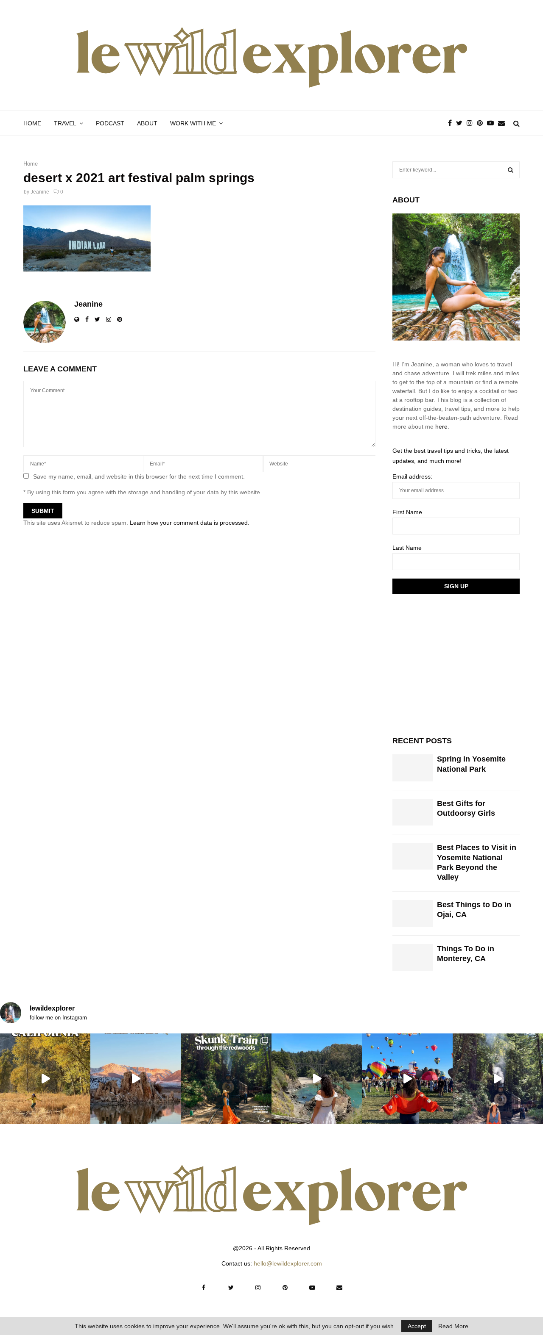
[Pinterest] (482, 123)
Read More (453, 1326)
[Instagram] (472, 123)
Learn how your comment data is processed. (189, 522)
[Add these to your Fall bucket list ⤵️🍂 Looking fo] (45, 1078)
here (441, 426)
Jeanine (40, 192)
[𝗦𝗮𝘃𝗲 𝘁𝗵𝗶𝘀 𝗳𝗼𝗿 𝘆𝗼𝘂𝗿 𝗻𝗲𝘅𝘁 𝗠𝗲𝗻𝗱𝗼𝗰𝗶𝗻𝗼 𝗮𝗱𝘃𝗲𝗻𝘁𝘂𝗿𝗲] (317, 1078)
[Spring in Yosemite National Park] (412, 767)
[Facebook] (452, 123)
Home (32, 123)
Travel (65, 123)
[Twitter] (461, 123)
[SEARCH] (510, 169)
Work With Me (193, 123)
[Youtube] (492, 123)
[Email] (503, 123)
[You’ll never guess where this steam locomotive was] (498, 1078)
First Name (407, 512)
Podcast (110, 123)
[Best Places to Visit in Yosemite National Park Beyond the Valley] (412, 856)
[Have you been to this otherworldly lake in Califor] (135, 1078)
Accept (417, 1326)
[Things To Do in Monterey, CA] (412, 957)
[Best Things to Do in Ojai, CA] (412, 913)
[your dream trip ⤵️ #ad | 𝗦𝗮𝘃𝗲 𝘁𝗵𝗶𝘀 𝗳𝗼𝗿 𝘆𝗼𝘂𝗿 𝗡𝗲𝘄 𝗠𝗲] (407, 1078)
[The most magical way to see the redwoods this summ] (226, 1078)
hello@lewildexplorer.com (288, 1263)
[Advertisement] (456, 664)
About (147, 123)
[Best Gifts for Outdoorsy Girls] (412, 812)
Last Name (407, 547)
